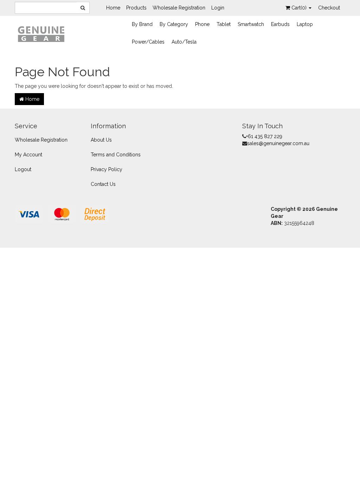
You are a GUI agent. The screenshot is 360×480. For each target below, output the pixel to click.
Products (136, 8)
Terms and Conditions (116, 154)
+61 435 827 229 (264, 136)
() (299, 8)
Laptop (305, 24)
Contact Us (103, 184)
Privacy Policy (106, 169)
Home (113, 8)
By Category (174, 24)
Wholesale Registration (179, 8)
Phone (202, 24)
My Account (28, 154)
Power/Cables (148, 42)
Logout (23, 169)
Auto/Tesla (184, 42)
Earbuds (280, 24)
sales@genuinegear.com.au (278, 143)
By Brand (142, 24)
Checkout (329, 8)
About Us (101, 140)
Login (217, 8)
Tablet (224, 24)
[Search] (83, 8)
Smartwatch (251, 24)
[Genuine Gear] (41, 34)
